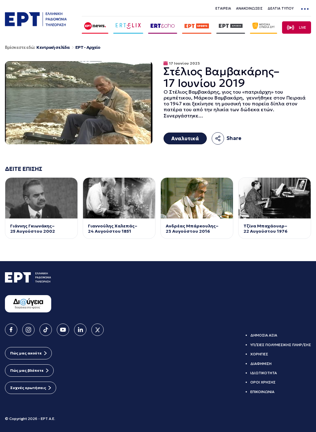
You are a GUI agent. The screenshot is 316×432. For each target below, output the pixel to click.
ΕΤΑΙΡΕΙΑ (223, 8)
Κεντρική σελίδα (52, 47)
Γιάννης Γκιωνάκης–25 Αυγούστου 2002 (33, 228)
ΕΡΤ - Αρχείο (87, 47)
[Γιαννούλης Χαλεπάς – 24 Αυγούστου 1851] (119, 198)
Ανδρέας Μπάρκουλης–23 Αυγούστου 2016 (192, 228)
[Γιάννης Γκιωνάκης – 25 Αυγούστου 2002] (41, 198)
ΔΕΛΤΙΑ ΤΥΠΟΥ (281, 8)
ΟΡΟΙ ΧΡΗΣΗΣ (263, 382)
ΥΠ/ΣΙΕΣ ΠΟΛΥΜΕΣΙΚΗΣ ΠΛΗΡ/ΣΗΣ (280, 344)
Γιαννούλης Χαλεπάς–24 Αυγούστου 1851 (112, 228)
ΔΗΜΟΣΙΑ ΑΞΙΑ (263, 335)
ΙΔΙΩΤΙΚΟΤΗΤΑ (263, 373)
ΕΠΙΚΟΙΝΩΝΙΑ (262, 391)
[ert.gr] (36, 24)
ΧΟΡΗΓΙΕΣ (259, 354)
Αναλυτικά (185, 138)
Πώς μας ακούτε (26, 353)
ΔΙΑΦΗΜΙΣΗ (261, 363)
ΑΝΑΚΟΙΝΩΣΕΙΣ (249, 8)
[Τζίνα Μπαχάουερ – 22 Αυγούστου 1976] (275, 198)
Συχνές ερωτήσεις (28, 387)
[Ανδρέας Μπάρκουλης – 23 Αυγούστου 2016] (197, 198)
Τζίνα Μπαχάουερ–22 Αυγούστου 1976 (265, 228)
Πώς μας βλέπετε (27, 370)
